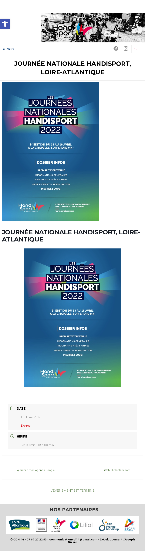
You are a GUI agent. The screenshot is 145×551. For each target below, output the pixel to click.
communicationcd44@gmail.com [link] (73, 539)
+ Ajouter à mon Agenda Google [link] (35, 469)
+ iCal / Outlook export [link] (116, 469)
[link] (5, 24)
